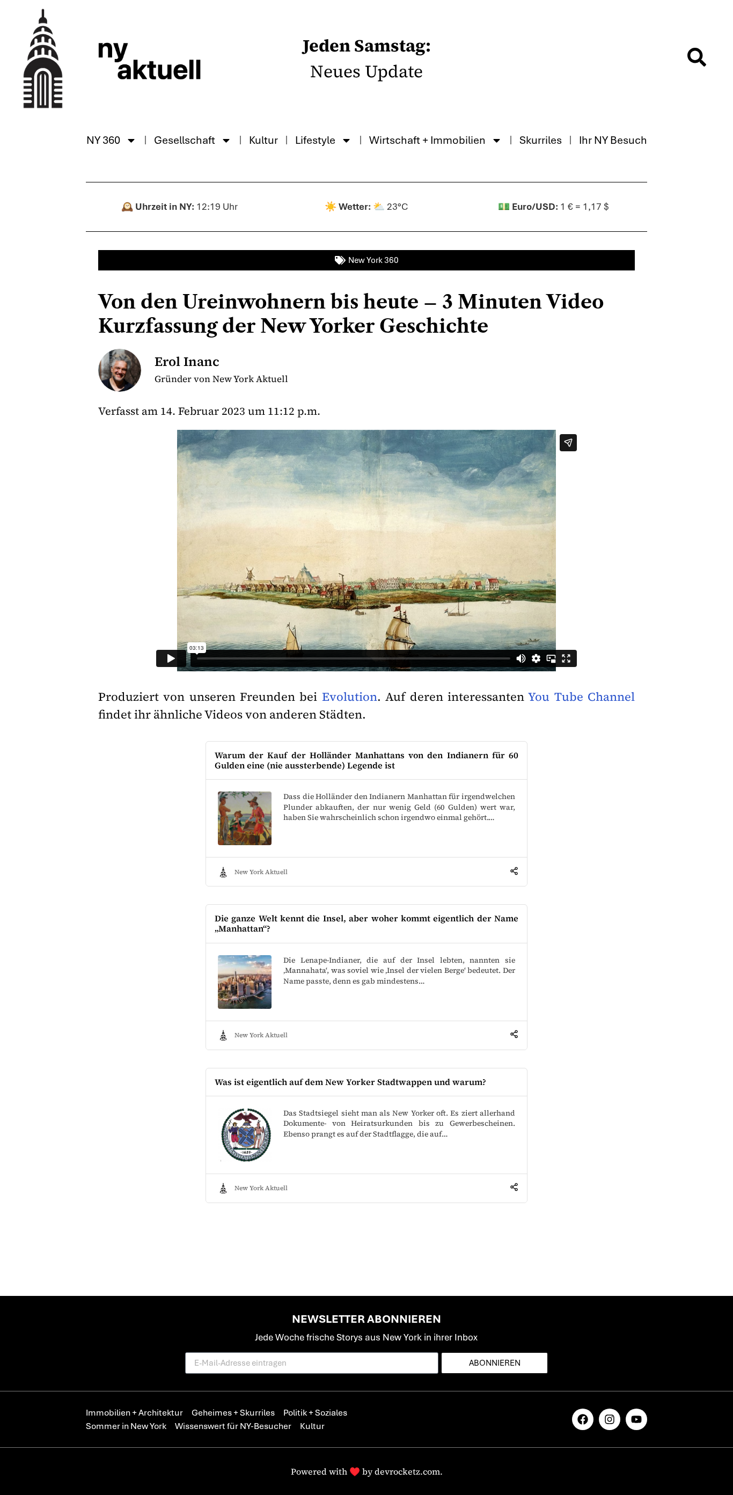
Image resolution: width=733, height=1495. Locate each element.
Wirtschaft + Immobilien (427, 140)
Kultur (263, 140)
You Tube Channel (579, 696)
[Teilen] (514, 872)
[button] (696, 58)
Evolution (349, 696)
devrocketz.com (407, 1471)
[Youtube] (636, 1419)
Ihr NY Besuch (613, 140)
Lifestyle (315, 140)
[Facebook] (582, 1419)
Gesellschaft (184, 140)
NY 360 (103, 140)
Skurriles (540, 140)
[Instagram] (609, 1419)
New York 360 (373, 260)
